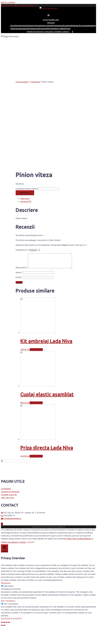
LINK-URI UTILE (7, 497)
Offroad (67, 29)
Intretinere (92, 26)
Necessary (9, 586)
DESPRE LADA (53, 20)
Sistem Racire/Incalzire (18, 29)
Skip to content (8, 2)
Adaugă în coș (25, 193)
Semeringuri (58, 26)
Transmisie (25, 26)
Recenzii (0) (25, 201)
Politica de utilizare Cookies (13, 542)
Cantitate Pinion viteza (26, 188)
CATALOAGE (48, 32)
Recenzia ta (22, 267)
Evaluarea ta (22, 250)
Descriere (24, 198)
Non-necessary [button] (8, 600)
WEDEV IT (60, 526)
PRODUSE (51, 23)
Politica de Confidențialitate (78, 538)
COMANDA (57, 32)
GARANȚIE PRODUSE (10, 491)
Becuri (12, 26)
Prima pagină (22, 82)
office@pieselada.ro (26, 5)
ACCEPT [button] (31, 542)
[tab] (58, 198)
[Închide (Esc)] (2, 622)
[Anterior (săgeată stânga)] (2, 625)
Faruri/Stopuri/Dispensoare (37, 29)
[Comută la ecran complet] (7, 622)
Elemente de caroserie (79, 26)
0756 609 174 (9, 5)
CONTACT (66, 32)
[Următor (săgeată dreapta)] (4, 625)
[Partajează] (4, 622)
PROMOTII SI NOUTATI (35, 32)
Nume (19, 272)
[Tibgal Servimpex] (48, 8)
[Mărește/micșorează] (9, 622)
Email (19, 277)
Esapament (67, 26)
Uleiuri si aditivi (58, 29)
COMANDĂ (6, 488)
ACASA (45, 20)
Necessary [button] (6, 583)
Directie (18, 26)
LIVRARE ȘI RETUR (9, 494)
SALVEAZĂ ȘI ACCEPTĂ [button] (11, 618)
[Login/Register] (74, 32)
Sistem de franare (35, 26)
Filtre (52, 26)
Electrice (50, 29)
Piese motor (46, 26)
